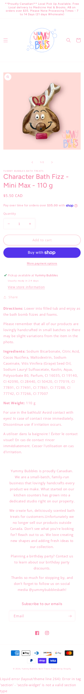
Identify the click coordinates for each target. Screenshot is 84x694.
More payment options (42, 263)
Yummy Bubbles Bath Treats (36, 668)
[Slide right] (52, 162)
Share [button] (13, 297)
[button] (6, 40)
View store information (26, 287)
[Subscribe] (70, 616)
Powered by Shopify (61, 668)
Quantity (9, 214)
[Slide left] (32, 162)
